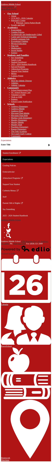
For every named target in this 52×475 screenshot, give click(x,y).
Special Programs (18, 67)
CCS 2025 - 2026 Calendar (22, 18)
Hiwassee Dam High (19, 116)
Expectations (16, 30)
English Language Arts (20, 39)
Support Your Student (19, 71)
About (13, 16)
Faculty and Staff (18, 25)
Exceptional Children (19, 41)
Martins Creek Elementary (21, 118)
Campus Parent (17, 76)
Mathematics (16, 48)
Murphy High (16, 125)
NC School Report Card (20, 92)
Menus (14, 73)
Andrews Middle (18, 109)
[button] (26, 146)
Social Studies (16, 50)
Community (16, 136)
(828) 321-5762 (19, 244)
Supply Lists (16, 60)
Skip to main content (9, 2)
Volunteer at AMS (18, 95)
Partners (14, 99)
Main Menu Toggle (8, 9)
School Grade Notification (21, 102)
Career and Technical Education (24, 37)
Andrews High (17, 111)
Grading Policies (17, 32)
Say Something (17, 58)
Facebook (8, 225)
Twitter (8, 230)
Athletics (14, 83)
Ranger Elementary (19, 129)
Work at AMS (16, 97)
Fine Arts (14, 46)
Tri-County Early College (21, 134)
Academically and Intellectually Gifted (26, 34)
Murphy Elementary (19, 120)
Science (14, 53)
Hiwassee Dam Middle (20, 113)
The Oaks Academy (19, 131)
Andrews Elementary (19, 106)
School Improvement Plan (21, 90)
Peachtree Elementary (19, 127)
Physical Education (18, 44)
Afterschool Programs (20, 69)
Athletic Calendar (18, 85)
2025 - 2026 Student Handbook (23, 64)
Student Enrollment (19, 62)
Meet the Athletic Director (21, 81)
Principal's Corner (18, 20)
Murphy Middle (17, 122)
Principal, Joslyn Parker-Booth (28, 23)
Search (8, 235)
